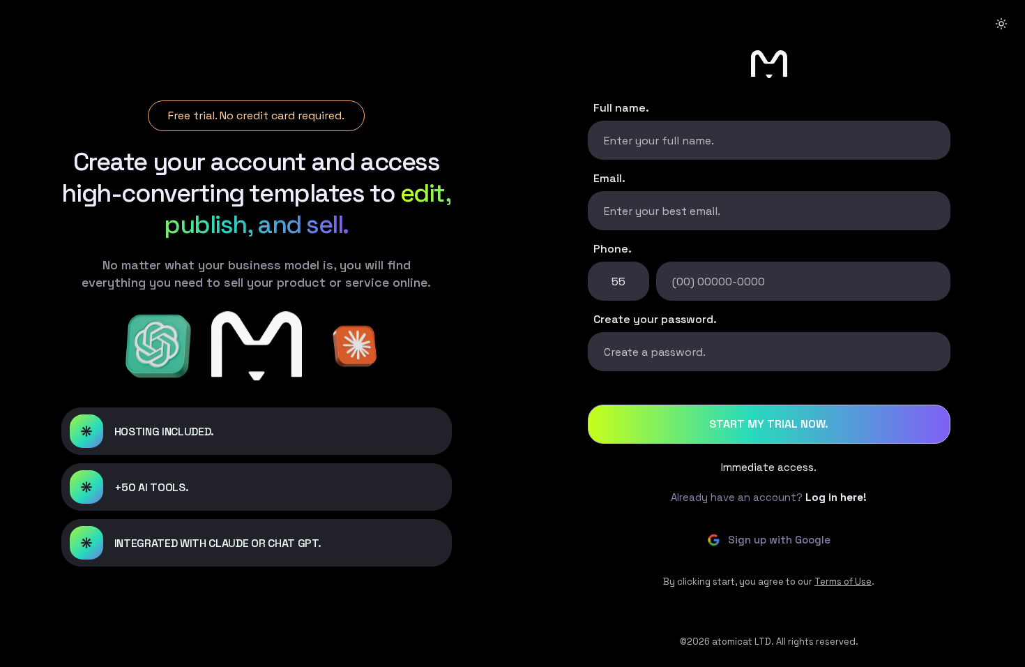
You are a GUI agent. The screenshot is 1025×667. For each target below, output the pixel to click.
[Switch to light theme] (1001, 23)
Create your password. (655, 319)
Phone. (612, 248)
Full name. (621, 107)
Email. (609, 178)
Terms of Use (843, 581)
